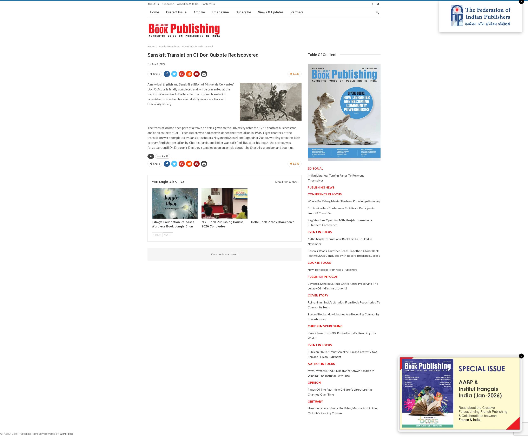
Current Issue (176, 12)
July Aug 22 (162, 156)
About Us (153, 4)
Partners (297, 12)
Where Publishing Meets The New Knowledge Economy (344, 201)
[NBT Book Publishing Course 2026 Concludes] (225, 203)
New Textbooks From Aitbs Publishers (332, 269)
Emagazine (220, 12)
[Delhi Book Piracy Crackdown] (274, 203)
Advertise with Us (187, 4)
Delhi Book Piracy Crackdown (272, 222)
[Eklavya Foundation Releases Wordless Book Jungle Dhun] (175, 203)
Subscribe (168, 4)
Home (154, 12)
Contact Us (208, 4)
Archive (199, 12)
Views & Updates (271, 12)
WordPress (66, 433)
